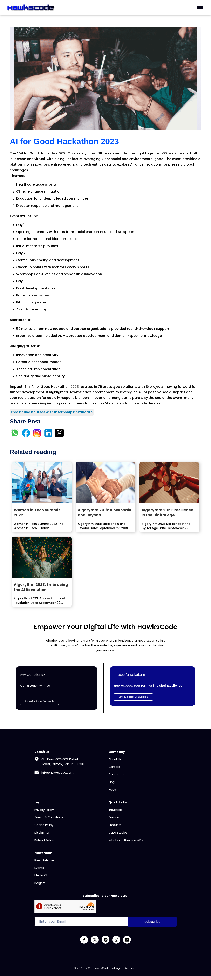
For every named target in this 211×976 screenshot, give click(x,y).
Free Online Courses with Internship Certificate (52, 412)
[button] (133, 697)
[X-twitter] (95, 940)
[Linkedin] (127, 940)
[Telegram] (105, 940)
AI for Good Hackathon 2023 (64, 141)
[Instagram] (116, 940)
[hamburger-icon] (200, 7)
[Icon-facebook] (84, 940)
